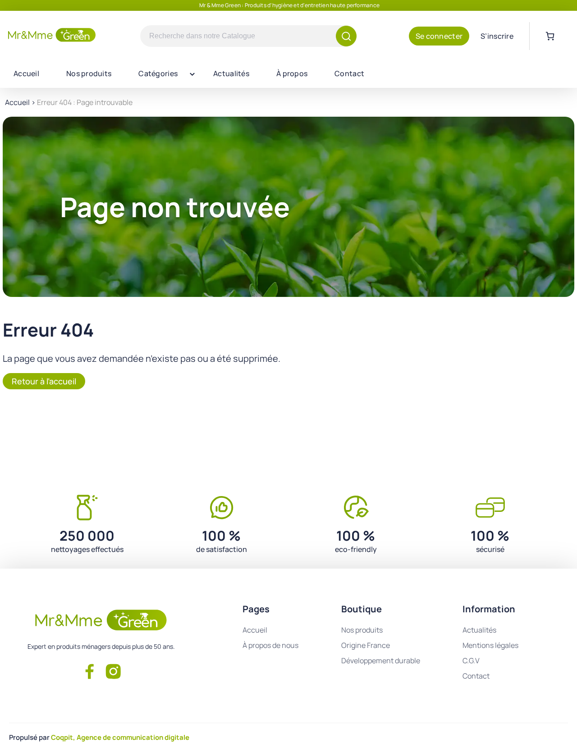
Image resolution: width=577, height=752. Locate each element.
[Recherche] (346, 36)
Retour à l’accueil (44, 381)
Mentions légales (490, 645)
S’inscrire (497, 36)
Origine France (365, 645)
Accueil (26, 73)
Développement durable (380, 660)
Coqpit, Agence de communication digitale (120, 737)
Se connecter (439, 36)
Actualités (231, 73)
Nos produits (88, 73)
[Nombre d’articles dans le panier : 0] (550, 36)
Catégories (158, 73)
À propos (291, 73)
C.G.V (471, 660)
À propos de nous (270, 645)
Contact (349, 73)
